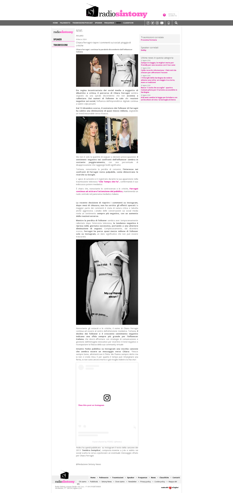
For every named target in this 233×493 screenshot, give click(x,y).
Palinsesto (65, 23)
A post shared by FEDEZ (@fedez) (107, 442)
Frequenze (109, 23)
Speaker (98, 23)
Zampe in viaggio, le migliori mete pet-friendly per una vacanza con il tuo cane (158, 64)
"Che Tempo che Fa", (109, 181)
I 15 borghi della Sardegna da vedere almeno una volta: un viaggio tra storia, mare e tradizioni (158, 80)
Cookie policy (160, 481)
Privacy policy (145, 481)
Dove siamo (120, 481)
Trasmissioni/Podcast (82, 23)
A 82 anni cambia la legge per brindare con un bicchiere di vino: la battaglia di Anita (159, 98)
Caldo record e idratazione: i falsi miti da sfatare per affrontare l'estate (158, 71)
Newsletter (132, 481)
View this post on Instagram (91, 405)
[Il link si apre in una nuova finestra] (148, 23)
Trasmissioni (60, 44)
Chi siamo (82, 481)
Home (55, 23)
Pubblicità (94, 481)
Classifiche (128, 23)
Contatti (57, 28)
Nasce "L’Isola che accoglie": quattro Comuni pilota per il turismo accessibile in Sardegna (159, 89)
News (118, 23)
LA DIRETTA (172, 15)
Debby (143, 50)
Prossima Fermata (149, 40)
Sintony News (107, 481)
